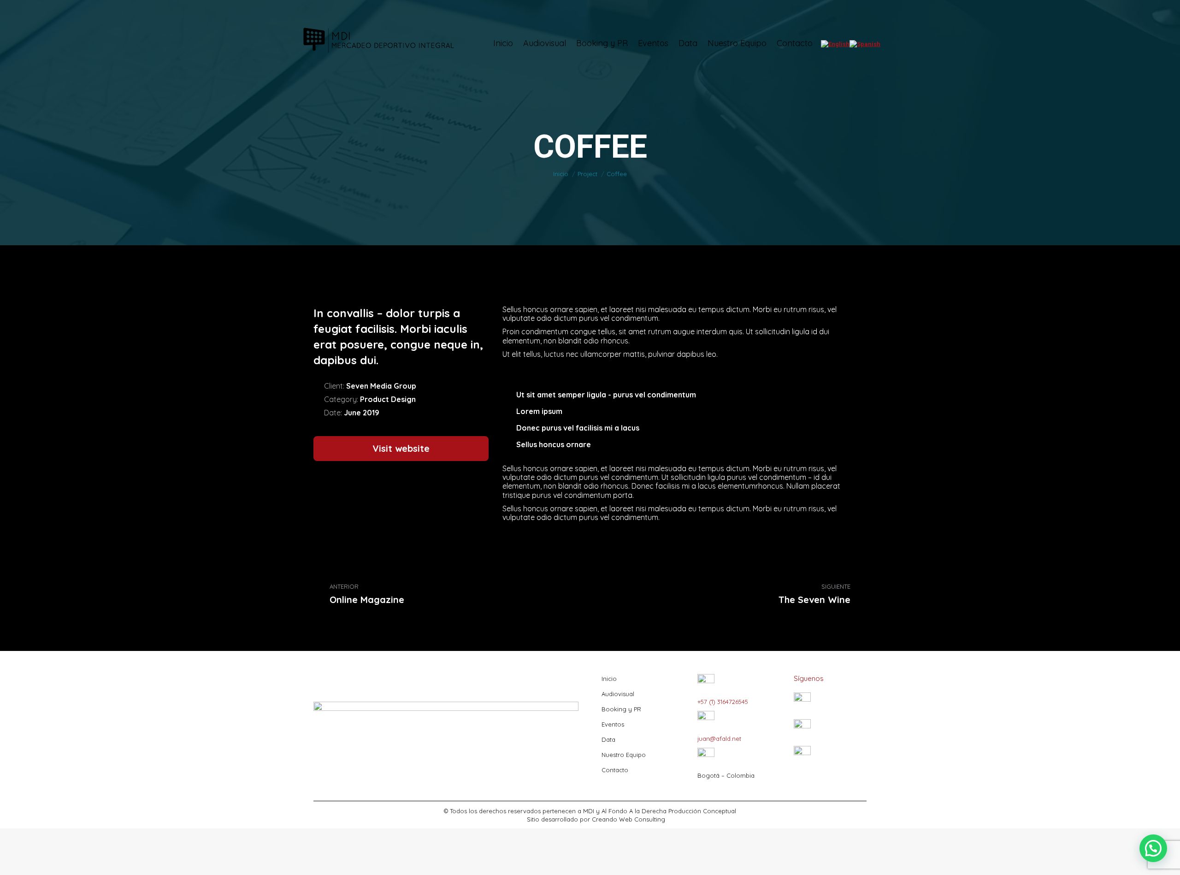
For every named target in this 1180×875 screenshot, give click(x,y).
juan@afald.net (719, 738)
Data (608, 739)
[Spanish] (865, 44)
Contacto (615, 770)
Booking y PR (621, 709)
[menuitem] (503, 43)
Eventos (613, 724)
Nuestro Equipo (624, 754)
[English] (835, 44)
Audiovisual (618, 694)
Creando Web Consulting (628, 819)
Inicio (609, 678)
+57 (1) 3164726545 (722, 701)
